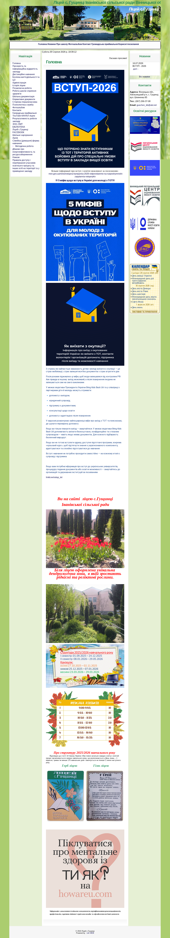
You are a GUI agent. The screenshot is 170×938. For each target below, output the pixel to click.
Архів (15, 138)
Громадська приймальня (104, 44)
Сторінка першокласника (24, 102)
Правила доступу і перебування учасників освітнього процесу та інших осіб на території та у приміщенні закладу (25, 165)
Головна (42, 44)
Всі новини (144, 77)
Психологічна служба (22, 105)
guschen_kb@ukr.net (147, 105)
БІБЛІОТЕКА (18, 127)
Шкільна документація (23, 96)
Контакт (86, 44)
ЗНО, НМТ (17, 124)
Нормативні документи (23, 99)
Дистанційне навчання (23, 74)
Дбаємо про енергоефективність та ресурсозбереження (23, 152)
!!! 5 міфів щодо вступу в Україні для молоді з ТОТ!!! (85, 180)
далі (135, 69)
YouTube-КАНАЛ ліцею (23, 116)
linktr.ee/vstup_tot (54, 477)
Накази (16, 157)
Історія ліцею (18, 85)
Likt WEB (90, 931)
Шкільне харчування (22, 135)
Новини (52, 44)
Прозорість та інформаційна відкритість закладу (25, 69)
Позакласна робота (22, 88)
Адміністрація (19, 83)
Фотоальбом (75, 44)
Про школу (62, 44)
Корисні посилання (128, 44)
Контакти (16, 110)
